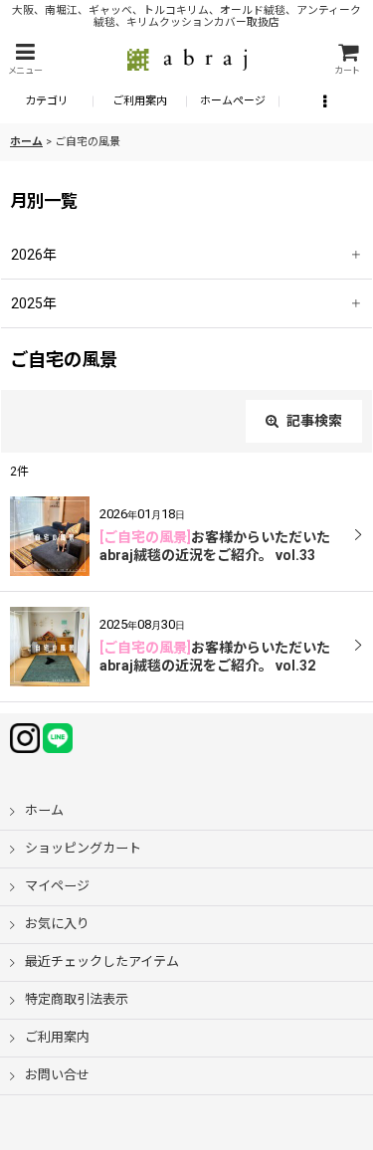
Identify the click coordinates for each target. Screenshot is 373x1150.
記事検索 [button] (312, 421)
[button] (25, 59)
